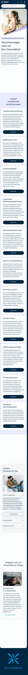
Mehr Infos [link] (13, 132)
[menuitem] (18, 2)
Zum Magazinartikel (10, 614)
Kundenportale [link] (13, 514)
